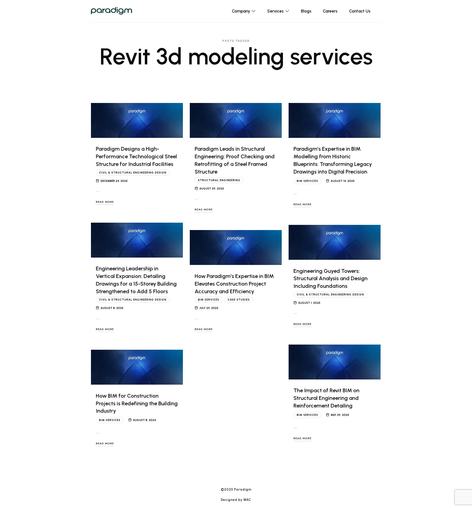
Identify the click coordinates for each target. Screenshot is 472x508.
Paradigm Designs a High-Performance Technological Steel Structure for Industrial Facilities (136, 156)
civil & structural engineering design (132, 172)
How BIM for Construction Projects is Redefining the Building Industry (137, 403)
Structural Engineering (219, 180)
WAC (247, 500)
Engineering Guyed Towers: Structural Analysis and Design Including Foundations (331, 279)
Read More (105, 202)
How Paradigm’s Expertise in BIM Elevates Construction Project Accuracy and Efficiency (234, 284)
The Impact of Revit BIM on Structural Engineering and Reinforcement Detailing (326, 398)
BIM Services (307, 181)
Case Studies (239, 299)
